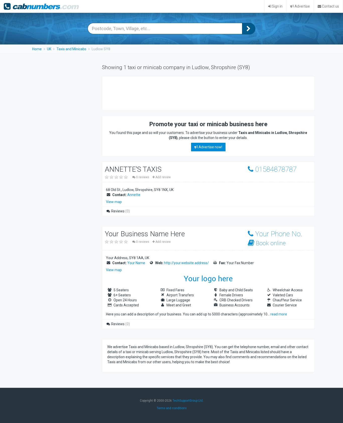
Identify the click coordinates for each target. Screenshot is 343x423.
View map (114, 202)
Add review (163, 177)
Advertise (302, 6)
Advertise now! (210, 147)
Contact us (330, 6)
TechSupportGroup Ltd (188, 400)
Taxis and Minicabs (71, 49)
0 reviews (142, 177)
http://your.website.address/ (186, 263)
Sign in (276, 6)
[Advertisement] (198, 92)
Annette (133, 195)
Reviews (120, 211)
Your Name (136, 263)
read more (278, 314)
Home (37, 49)
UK (49, 49)
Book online (270, 243)
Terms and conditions (172, 408)
